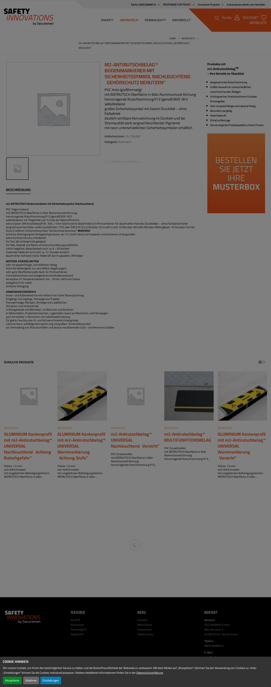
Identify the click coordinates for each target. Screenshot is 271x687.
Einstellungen (51, 680)
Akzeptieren (12, 680)
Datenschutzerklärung (149, 672)
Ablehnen (31, 680)
